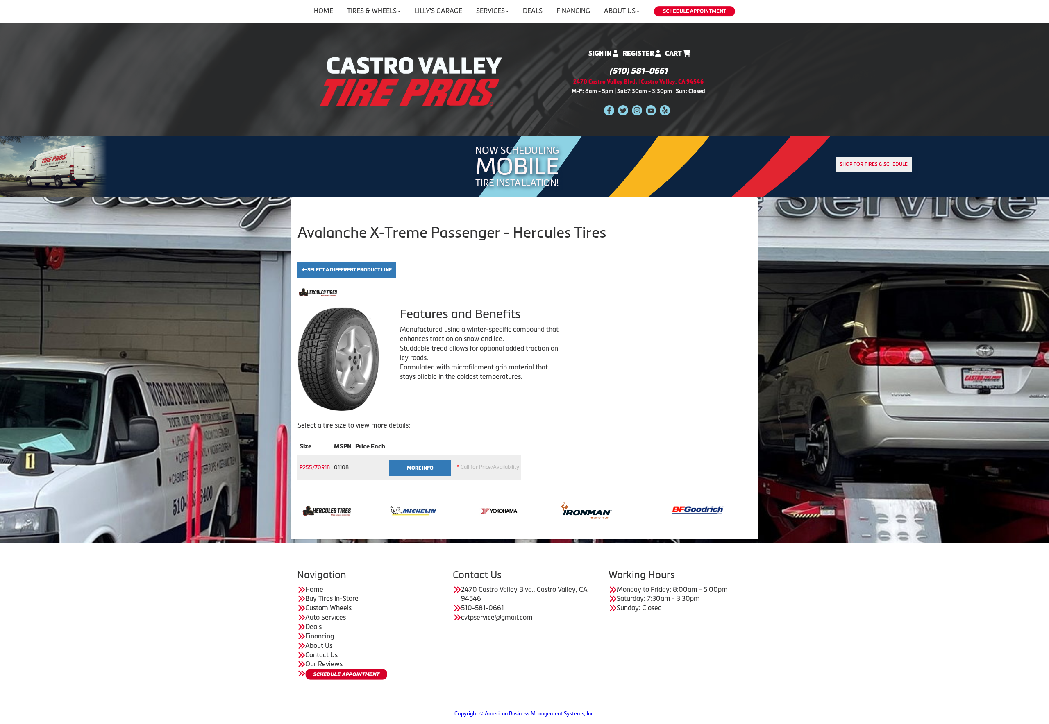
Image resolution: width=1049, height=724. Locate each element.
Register (639, 53)
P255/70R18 (315, 467)
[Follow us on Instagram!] (637, 109)
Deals (533, 10)
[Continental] (691, 510)
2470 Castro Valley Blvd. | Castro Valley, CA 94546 (638, 82)
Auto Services (325, 617)
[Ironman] (493, 510)
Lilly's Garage (438, 10)
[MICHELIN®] (320, 510)
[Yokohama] (407, 510)
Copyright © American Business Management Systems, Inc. (524, 713)
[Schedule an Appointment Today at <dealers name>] (346, 674)
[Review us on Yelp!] (665, 109)
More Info (420, 468)
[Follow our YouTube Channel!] (651, 109)
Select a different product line (349, 270)
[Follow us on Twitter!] (623, 109)
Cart (674, 53)
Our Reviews (324, 663)
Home (323, 10)
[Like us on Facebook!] (609, 109)
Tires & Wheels (372, 10)
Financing (573, 10)
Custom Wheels (328, 607)
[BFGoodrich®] (605, 510)
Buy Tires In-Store (332, 598)
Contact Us (321, 654)
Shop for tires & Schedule (874, 164)
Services (490, 10)
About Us (620, 10)
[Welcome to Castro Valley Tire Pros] (411, 80)
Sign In (600, 53)
